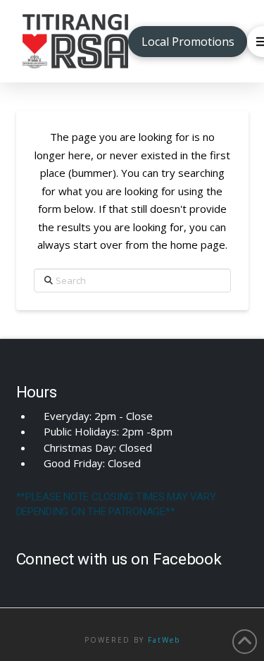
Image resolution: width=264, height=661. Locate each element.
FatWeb (164, 640)
